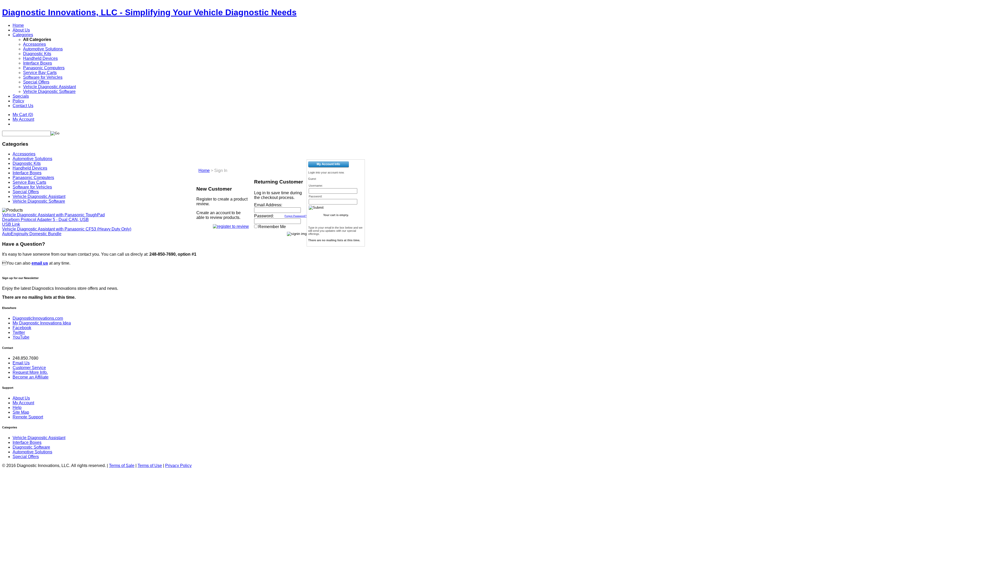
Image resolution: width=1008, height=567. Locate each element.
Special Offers (36, 82)
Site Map (21, 412)
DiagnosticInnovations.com (38, 318)
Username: (316, 185)
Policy (18, 101)
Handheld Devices (40, 58)
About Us (21, 30)
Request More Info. (30, 372)
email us (40, 263)
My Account (23, 119)
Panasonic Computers (44, 68)
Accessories (34, 44)
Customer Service (29, 367)
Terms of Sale (121, 465)
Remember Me (272, 226)
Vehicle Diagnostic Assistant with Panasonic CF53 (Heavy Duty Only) (66, 229)
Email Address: (268, 205)
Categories (23, 35)
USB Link (11, 224)
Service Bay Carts (40, 72)
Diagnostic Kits (37, 53)
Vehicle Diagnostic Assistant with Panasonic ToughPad (53, 215)
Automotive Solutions (43, 49)
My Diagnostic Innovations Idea (42, 323)
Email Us (21, 363)
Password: (264, 216)
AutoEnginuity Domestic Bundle (31, 234)
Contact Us (23, 105)
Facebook (22, 328)
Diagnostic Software (31, 447)
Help (17, 407)
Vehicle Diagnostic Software (49, 91)
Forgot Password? (296, 215)
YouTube (21, 337)
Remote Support (28, 417)
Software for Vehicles (42, 77)
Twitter (19, 332)
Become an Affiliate (31, 377)
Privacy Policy (178, 465)
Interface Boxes (37, 63)
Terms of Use (150, 465)
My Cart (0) (23, 114)
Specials (21, 96)
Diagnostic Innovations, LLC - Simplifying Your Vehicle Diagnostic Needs (149, 12)
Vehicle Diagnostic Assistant (49, 87)
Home (18, 25)
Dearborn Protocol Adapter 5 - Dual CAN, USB (45, 219)
